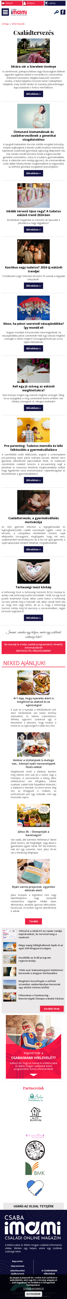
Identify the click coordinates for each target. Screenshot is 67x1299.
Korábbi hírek (52, 1008)
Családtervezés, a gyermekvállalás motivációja (33, 520)
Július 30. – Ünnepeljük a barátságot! (33, 833)
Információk (18, 23)
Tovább (33, 921)
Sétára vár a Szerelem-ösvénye (33, 66)
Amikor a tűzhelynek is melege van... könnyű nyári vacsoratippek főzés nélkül (33, 763)
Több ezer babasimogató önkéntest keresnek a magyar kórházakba (41, 971)
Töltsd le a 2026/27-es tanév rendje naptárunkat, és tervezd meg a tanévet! (40, 934)
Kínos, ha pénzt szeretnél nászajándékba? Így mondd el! (33, 325)
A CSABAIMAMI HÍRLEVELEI (49, 1272)
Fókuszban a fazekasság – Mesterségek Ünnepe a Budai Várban (41, 997)
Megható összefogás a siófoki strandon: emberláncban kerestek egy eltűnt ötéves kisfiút (39, 984)
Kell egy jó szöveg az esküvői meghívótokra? (34, 388)
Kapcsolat (17, 1261)
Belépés (31, 3)
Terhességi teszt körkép (33, 587)
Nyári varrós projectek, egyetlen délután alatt (33, 888)
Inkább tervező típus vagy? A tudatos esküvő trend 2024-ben (33, 213)
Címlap (5, 23)
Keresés (56, 12)
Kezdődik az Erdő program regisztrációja (35, 959)
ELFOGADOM (33, 1294)
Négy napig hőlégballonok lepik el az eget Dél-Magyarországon (41, 946)
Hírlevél (9, 3)
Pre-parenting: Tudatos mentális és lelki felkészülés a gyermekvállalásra (33, 447)
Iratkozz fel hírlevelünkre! (33, 650)
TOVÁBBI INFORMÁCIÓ (33, 1288)
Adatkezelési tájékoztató (17, 1272)
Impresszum (17, 1265)
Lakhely (52, 3)
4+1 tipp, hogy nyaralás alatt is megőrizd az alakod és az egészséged (33, 701)
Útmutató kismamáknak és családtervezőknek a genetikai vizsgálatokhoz (33, 135)
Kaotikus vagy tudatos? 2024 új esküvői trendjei (33, 269)
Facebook (62, 12)
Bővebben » (33, 93)
